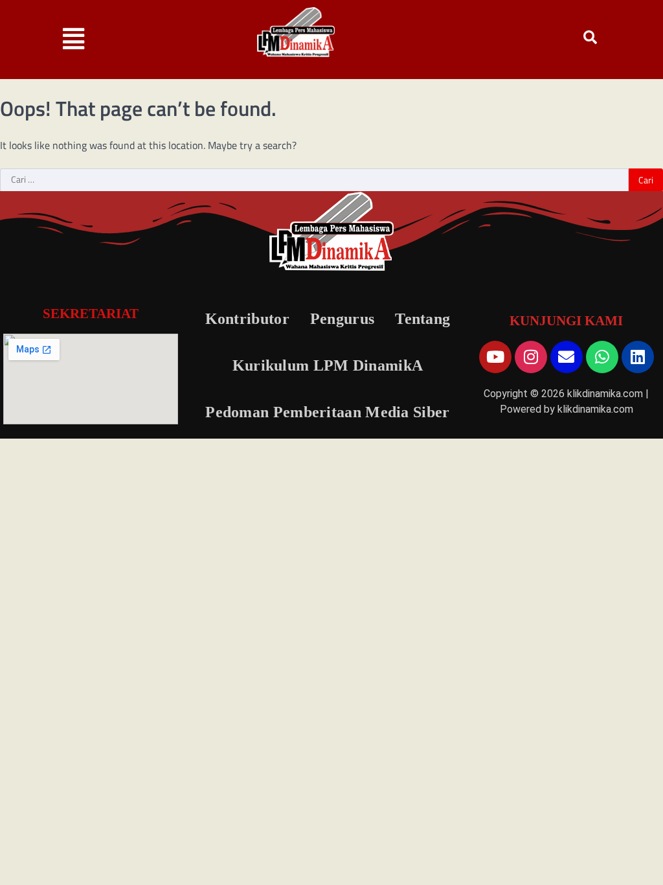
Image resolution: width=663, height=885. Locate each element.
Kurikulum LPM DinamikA (327, 365)
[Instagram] (531, 357)
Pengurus (342, 318)
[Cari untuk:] (314, 180)
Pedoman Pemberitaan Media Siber (327, 412)
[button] (73, 39)
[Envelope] (566, 357)
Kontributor (247, 318)
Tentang (422, 318)
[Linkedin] (638, 357)
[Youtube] (495, 357)
